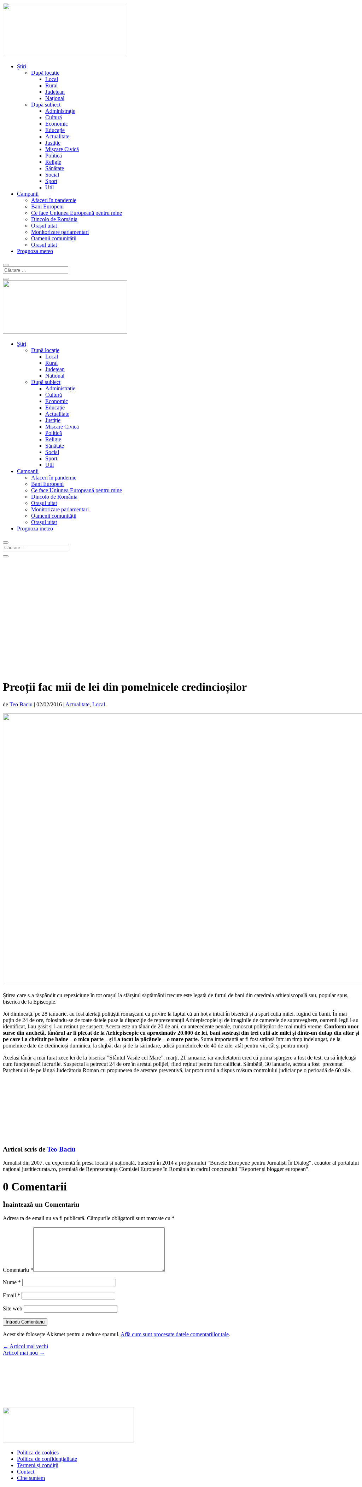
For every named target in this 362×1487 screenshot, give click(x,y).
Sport (51, 181)
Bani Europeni (47, 206)
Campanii (28, 194)
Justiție (52, 143)
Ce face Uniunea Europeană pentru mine (76, 213)
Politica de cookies (38, 1452)
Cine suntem (31, 1478)
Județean (55, 92)
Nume (12, 1282)
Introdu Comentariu (25, 1322)
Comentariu (18, 1270)
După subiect (45, 105)
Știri (21, 66)
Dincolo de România (54, 219)
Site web (12, 1308)
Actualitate (57, 136)
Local (51, 79)
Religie (53, 162)
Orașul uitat (44, 226)
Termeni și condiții (37, 1465)
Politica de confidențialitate (47, 1459)
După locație (45, 73)
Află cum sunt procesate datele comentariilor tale (175, 1334)
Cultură (53, 117)
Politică (53, 156)
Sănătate (54, 168)
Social (52, 175)
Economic (56, 124)
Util (49, 187)
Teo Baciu (21, 704)
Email (11, 1295)
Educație (55, 130)
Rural (51, 85)
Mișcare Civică (62, 149)
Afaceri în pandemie (53, 200)
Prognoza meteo (35, 251)
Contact (25, 1472)
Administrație (60, 111)
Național (54, 98)
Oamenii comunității (53, 238)
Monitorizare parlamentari (60, 232)
